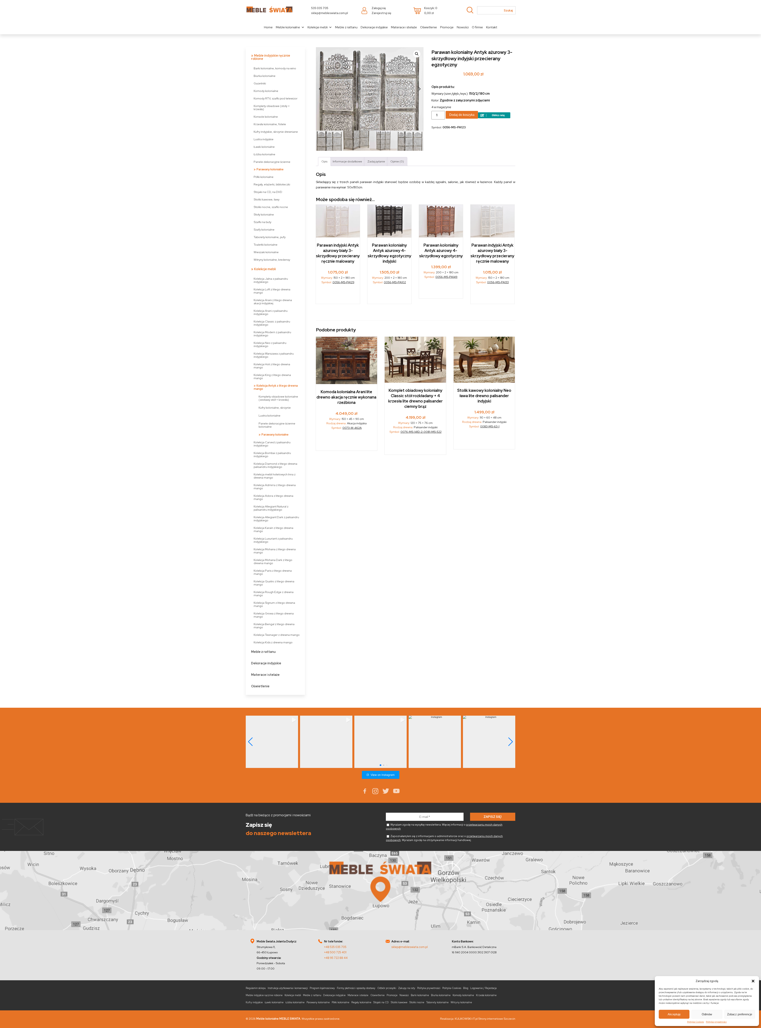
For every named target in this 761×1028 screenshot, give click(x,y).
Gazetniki (260, 83)
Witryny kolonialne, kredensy (272, 259)
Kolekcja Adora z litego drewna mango (273, 497)
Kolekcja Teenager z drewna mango (277, 635)
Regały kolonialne (361, 1002)
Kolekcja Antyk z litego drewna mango (276, 387)
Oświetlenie (428, 27)
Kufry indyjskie (254, 1002)
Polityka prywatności (716, 1022)
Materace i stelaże (404, 27)
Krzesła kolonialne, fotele (270, 124)
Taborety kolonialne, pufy (270, 237)
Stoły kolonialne (264, 214)
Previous (320, 89)
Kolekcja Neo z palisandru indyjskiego (270, 344)
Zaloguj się (379, 8)
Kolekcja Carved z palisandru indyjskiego (272, 443)
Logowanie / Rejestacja (483, 988)
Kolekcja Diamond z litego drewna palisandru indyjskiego (275, 465)
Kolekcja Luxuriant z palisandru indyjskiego (273, 540)
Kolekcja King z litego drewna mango (272, 376)
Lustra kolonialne (269, 415)
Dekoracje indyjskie (374, 27)
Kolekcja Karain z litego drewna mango (273, 529)
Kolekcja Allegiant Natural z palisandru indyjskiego (271, 507)
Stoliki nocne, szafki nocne (271, 207)
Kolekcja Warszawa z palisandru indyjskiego (274, 355)
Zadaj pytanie (376, 161)
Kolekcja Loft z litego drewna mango (272, 290)
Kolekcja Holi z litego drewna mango (272, 365)
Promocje (447, 27)
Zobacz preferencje (739, 1014)
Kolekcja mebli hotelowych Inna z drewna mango (274, 475)
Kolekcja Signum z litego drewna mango (274, 604)
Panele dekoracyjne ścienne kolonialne (277, 424)
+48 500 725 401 (335, 952)
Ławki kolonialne (264, 147)
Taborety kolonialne (437, 1002)
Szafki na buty (262, 222)
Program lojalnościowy (322, 988)
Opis (324, 161)
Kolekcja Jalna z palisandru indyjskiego (271, 280)
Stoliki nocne (416, 1002)
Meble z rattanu (346, 27)
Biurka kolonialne (264, 76)
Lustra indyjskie (263, 139)
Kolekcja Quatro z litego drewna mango (274, 582)
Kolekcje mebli (318, 27)
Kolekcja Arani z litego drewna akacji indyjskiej (273, 301)
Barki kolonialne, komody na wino (275, 68)
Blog (465, 988)
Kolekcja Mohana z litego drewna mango (275, 550)
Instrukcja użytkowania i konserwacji (288, 988)
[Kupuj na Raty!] (494, 117)
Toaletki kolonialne (265, 244)
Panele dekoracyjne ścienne (272, 162)
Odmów (707, 1014)
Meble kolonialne (288, 27)
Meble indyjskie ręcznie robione (270, 57)
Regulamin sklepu (256, 988)
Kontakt (491, 27)
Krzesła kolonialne (486, 995)
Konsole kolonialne (266, 116)
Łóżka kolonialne (264, 154)
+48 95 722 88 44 (336, 958)
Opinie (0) (397, 161)
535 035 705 (319, 8)
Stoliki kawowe (399, 1002)
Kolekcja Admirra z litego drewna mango (275, 486)
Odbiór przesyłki (386, 988)
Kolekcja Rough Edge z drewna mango (274, 593)
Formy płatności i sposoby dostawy (356, 988)
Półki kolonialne (263, 177)
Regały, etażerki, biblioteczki (272, 184)
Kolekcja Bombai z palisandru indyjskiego (272, 454)
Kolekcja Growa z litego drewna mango (274, 614)
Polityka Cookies (695, 1022)
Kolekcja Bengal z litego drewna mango (274, 625)
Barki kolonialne (420, 995)
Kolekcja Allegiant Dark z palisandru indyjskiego (276, 518)
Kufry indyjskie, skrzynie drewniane (276, 132)
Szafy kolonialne (264, 229)
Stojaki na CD (381, 1002)
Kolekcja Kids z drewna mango (273, 642)
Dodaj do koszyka (461, 114)
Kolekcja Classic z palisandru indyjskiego (272, 322)
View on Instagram (383, 774)
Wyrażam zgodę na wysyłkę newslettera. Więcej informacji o (444, 826)
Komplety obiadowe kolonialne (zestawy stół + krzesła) (278, 398)
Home (268, 27)
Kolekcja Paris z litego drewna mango (273, 572)
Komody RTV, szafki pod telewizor (275, 98)
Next (420, 89)
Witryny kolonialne (461, 1002)
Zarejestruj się (381, 13)
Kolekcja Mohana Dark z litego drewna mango (273, 561)
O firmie (477, 27)
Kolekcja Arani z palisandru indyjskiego (271, 312)
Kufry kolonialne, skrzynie (275, 407)
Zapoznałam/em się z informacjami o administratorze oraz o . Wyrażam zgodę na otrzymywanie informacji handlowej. (444, 838)
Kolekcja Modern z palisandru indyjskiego (272, 333)
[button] (753, 981)
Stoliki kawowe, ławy (266, 199)
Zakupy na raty (406, 988)
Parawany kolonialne (270, 169)
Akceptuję (674, 1014)
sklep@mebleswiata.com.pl (329, 13)
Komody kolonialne (266, 91)
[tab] (324, 161)
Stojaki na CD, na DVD (268, 192)
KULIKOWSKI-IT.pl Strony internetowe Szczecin (485, 1018)
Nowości (463, 27)
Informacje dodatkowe (347, 161)
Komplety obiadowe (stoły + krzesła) (272, 107)
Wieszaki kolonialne (266, 252)
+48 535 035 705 (335, 947)
